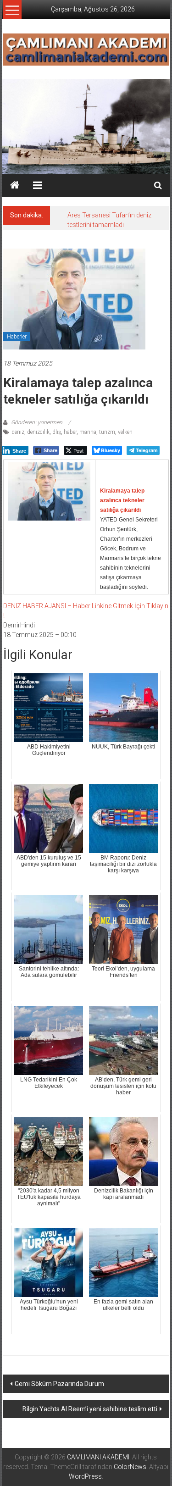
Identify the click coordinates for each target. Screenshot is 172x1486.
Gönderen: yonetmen (37, 422)
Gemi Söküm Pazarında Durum (59, 1383)
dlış (56, 432)
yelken (125, 432)
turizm (107, 432)
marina (87, 432)
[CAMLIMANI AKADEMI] (14, 185)
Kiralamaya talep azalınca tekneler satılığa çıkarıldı (122, 500)
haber (70, 432)
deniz (17, 432)
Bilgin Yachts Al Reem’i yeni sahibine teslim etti (89, 1409)
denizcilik (38, 432)
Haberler (17, 336)
